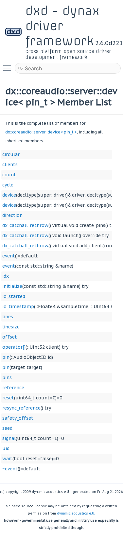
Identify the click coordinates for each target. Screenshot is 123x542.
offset (9, 337)
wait (7, 459)
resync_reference (21, 408)
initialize (12, 286)
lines (7, 317)
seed (7, 428)
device (9, 195)
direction (12, 215)
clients (10, 164)
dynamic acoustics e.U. (76, 513)
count (9, 175)
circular (11, 154)
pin (5, 357)
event (8, 256)
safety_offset (17, 418)
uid (5, 448)
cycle (7, 185)
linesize (11, 327)
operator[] (14, 347)
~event (10, 469)
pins (7, 377)
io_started (13, 296)
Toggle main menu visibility (8, 68)
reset (8, 398)
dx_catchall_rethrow (25, 225)
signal (9, 438)
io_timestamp (18, 306)
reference (13, 388)
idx (5, 276)
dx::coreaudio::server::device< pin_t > (41, 132)
